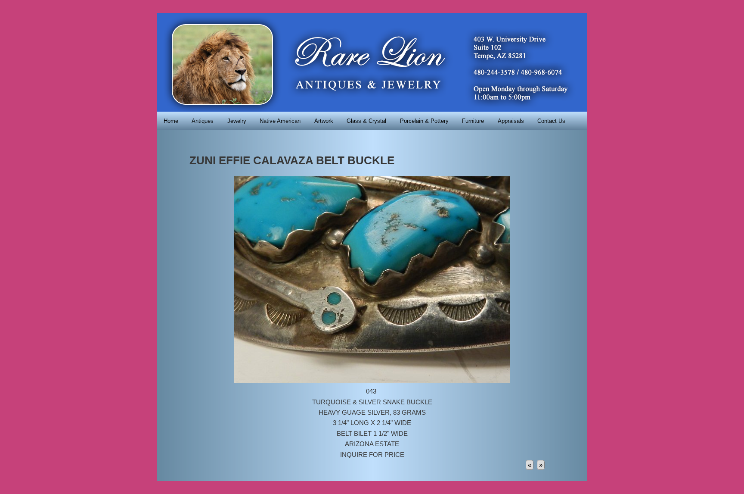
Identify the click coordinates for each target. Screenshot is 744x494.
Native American (280, 121)
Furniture (473, 121)
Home (171, 121)
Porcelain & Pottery (424, 121)
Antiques (203, 121)
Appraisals (511, 121)
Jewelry (236, 121)
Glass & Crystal (366, 121)
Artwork (323, 121)
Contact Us (551, 121)
